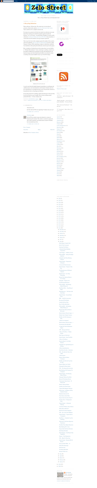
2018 (59, 214)
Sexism (58, 165)
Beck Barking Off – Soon (64, 426)
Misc (58, 146)
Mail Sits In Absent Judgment (65, 410)
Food (58, 136)
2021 (59, 208)
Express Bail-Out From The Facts (66, 428)
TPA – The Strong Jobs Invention (66, 368)
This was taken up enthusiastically (40, 42)
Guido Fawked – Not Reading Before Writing (65, 374)
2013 (59, 224)
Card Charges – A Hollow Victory (66, 252)
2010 (59, 464)
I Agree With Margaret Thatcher (65, 388)
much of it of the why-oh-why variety (44, 28)
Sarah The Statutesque (63, 445)
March (61, 457)
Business (58, 122)
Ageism (58, 117)
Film (58, 134)
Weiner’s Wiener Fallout (64, 384)
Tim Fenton (29, 115)
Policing (58, 151)
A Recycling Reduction (64, 348)
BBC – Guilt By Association (65, 298)
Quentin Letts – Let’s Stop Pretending (64, 274)
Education (59, 127)
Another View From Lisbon (64, 386)
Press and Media (47, 100)
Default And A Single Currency (65, 315)
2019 (59, 212)
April (61, 455)
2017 (59, 216)
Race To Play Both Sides (64, 304)
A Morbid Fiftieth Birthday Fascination (64, 249)
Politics (40, 100)
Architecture (59, 120)
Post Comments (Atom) (34, 132)
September (62, 235)
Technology (59, 168)
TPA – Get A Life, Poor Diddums (66, 412)
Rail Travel (59, 160)
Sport (58, 167)
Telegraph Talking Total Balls (65, 377)
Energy (58, 129)
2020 (59, 210)
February (62, 459)
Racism (58, 158)
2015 (59, 220)
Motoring (59, 148)
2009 (59, 466)
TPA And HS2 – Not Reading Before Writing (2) (65, 285)
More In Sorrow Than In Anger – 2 (66, 313)
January (61, 461)
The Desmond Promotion (64, 282)
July (61, 239)
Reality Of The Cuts (63, 451)
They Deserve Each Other (64, 395)
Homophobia (59, 141)
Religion (58, 161)
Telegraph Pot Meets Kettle (64, 366)
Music (58, 149)
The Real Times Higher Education (66, 425)
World (58, 175)
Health (58, 137)
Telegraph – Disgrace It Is (64, 280)
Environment (59, 130)
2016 (59, 218)
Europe (58, 132)
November (62, 231)
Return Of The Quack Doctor (65, 379)
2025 (59, 200)
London (58, 144)
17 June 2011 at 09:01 (33, 111)
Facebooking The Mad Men (65, 324)
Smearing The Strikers (63, 247)
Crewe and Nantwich (33, 100)
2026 (59, 198)
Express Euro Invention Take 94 (65, 397)
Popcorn (58, 154)
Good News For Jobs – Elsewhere (66, 350)
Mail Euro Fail (62, 447)
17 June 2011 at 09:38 (33, 124)
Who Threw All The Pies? (64, 335)
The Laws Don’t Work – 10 (64, 443)
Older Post (52, 129)
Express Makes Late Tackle (64, 364)
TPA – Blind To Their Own (64, 438)
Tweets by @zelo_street (62, 88)
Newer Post (25, 129)
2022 (59, 206)
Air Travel (59, 118)
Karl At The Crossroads (64, 245)
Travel (58, 172)
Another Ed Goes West (63, 302)
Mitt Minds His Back (63, 430)
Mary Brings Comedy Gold (64, 243)
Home (39, 129)
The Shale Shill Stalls (63, 449)
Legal (58, 142)
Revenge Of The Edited (64, 300)
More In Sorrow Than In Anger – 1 (66, 322)
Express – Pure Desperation (64, 436)
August (61, 237)
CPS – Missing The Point (64, 329)
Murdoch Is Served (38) (64, 393)
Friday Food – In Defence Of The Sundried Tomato (66, 391)
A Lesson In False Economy (65, 264)
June (61, 241)
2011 (59, 228)
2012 (59, 226)
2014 (59, 222)
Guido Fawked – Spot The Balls (65, 337)
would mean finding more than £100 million (37, 36)
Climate (58, 123)
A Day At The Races (63, 339)
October (61, 233)
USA (58, 173)
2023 (59, 204)
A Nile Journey (62, 355)
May (61, 454)
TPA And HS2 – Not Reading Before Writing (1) (65, 306)
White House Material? (64, 408)
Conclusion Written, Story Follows (66, 406)
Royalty (58, 163)
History (58, 139)
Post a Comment (26, 127)
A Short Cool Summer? (64, 320)
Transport (59, 170)
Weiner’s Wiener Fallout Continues (64, 358)
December (62, 229)
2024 (59, 202)
